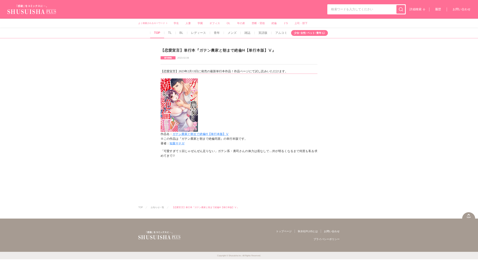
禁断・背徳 (258, 23)
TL (170, 32)
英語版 (262, 32)
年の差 (241, 23)
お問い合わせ (462, 9)
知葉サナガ (177, 143)
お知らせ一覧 (157, 207)
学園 (200, 23)
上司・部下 (301, 23)
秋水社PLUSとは (308, 231)
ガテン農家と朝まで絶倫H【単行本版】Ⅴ (201, 134)
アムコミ (281, 32)
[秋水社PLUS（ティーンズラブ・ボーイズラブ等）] (31, 11)
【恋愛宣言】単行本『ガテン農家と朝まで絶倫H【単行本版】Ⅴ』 (205, 207)
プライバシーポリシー (327, 239)
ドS (285, 23)
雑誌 (247, 32)
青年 (217, 32)
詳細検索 (415, 9)
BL (181, 32)
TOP (157, 32)
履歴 (438, 9)
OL (228, 23)
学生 (176, 23)
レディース (198, 32)
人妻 (188, 23)
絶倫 (274, 23)
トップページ (284, 231)
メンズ (232, 32)
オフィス (214, 23)
